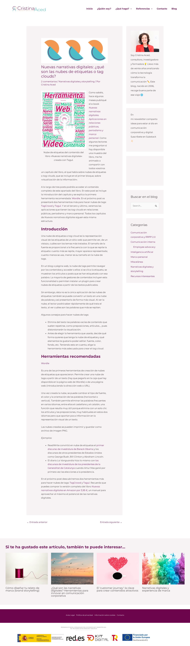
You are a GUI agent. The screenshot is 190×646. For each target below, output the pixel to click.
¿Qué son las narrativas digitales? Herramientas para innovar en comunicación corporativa (69, 591)
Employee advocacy (144, 247)
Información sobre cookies (104, 615)
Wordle (76, 198)
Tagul (58, 206)
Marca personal (139, 257)
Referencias (143, 8)
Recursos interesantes (143, 276)
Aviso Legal (70, 615)
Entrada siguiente (111, 522)
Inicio (89, 8)
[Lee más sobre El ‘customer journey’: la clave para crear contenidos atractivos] (118, 568)
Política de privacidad (84, 615)
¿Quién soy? (104, 8)
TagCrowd (47, 206)
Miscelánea (137, 262)
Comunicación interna (143, 242)
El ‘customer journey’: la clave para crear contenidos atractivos (117, 589)
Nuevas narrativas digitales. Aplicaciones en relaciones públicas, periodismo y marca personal (97, 122)
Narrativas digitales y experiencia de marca (156, 589)
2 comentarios (49, 81)
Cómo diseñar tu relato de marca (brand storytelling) (22, 589)
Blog (174, 8)
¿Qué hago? (122, 8)
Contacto (162, 8)
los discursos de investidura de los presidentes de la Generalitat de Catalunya (74, 464)
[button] (130, 8)
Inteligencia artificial (142, 252)
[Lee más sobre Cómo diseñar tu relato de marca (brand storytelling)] (27, 568)
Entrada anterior (37, 522)
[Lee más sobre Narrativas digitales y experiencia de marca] (163, 568)
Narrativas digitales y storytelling (77, 81)
